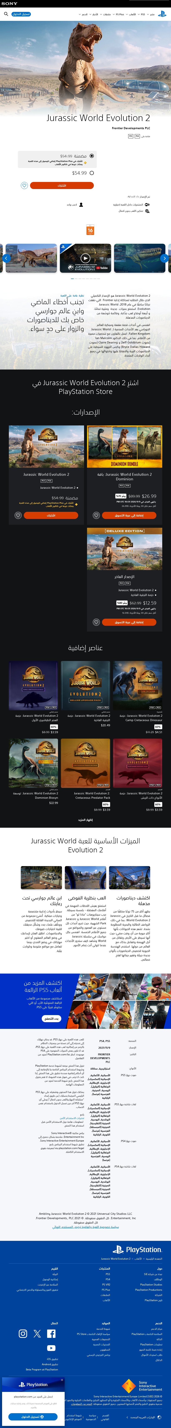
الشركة (158, 1295)
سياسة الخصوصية (91, 1417)
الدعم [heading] (158, 1323)
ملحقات (107, 14)
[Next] (164, 258)
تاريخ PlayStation (153, 1300)
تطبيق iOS (52, 1359)
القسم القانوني (105, 1417)
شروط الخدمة (103, 1329)
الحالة (159, 1339)
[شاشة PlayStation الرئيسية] (162, 14)
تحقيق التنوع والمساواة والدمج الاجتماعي (37, 1290)
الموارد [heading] (106, 1323)
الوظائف (158, 1279)
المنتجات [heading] (104, 1268)
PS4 (108, 1279)
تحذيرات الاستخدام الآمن (72, 1118)
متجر (152, 14)
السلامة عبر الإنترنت (48, 1284)
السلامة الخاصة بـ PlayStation (147, 1334)
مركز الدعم (156, 1329)
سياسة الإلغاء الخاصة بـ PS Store (93, 1334)
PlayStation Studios (151, 1284)
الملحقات (105, 1295)
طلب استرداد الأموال (151, 1355)
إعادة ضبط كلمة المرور (150, 1349)
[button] (85, 258)
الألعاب (132, 14)
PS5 (108, 1274)
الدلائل (159, 1360)
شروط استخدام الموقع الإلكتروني (73, 1417)
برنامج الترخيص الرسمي (98, 1355)
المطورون (105, 1349)
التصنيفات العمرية (101, 1339)
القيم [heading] (54, 1268)
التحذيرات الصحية (101, 1344)
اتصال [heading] (54, 1323)
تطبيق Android (50, 1364)
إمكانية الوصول (50, 1279)
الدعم (84, 14)
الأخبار (95, 14)
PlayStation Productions (148, 1290)
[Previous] (6, 258)
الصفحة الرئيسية (154, 1258)
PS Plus (120, 14)
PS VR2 (106, 1284)
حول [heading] (159, 1268)
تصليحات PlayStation (151, 1344)
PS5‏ (143, 14)
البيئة (55, 1274)
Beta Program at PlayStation (42, 1369)
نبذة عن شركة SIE (153, 1274)
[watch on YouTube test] (102, 268)
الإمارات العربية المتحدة (143, 1417)
